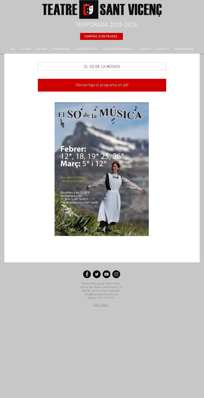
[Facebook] (87, 274)
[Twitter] (97, 274)
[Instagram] (116, 274)
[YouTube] (106, 274)
